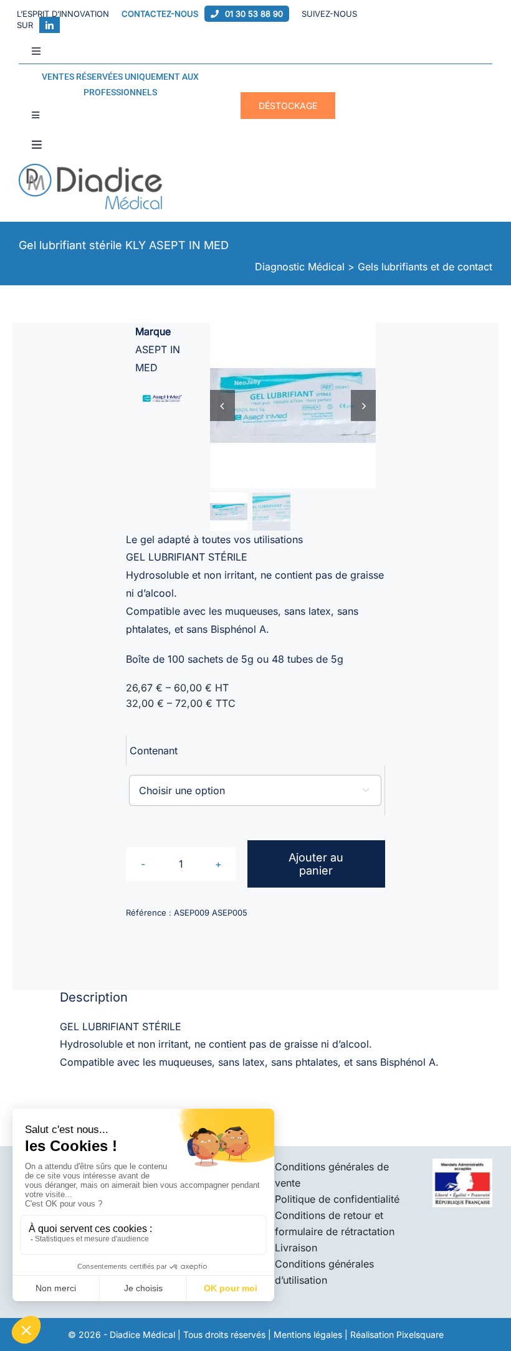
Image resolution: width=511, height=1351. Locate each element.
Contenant (154, 750)
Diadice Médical (142, 1334)
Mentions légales (308, 1334)
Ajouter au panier (316, 864)
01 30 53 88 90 (254, 14)
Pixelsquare (420, 1334)
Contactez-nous (160, 14)
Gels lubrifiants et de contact (425, 266)
